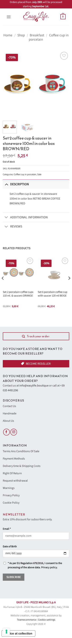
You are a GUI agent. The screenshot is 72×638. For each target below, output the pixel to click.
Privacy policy (49, 567)
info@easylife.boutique (34, 386)
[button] (8, 16)
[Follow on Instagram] (13, 432)
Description (19, 184)
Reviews (16, 226)
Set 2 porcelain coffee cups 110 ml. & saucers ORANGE (18, 293)
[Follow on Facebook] (6, 432)
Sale (39, 174)
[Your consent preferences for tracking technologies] (6, 631)
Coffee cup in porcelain (25, 174)
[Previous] (8, 84)
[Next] (63, 84)
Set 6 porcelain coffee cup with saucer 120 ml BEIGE (52, 293)
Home (7, 35)
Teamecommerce (26, 620)
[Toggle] (6, 184)
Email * (7, 529)
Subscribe (13, 577)
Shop (21, 35)
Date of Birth (10, 546)
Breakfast (37, 35)
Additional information (29, 217)
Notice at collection (18, 633)
